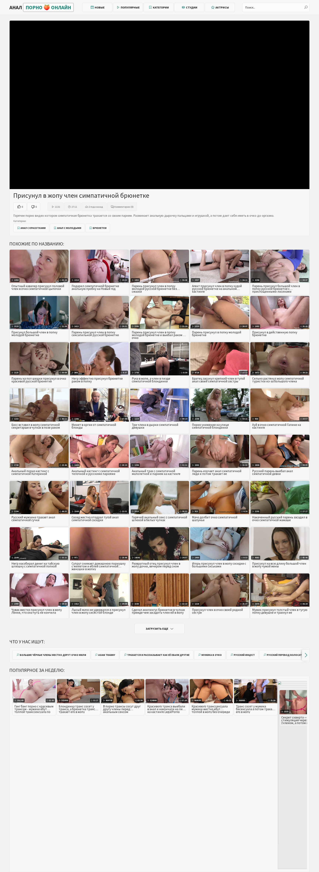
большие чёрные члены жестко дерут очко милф (53, 655)
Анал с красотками (33, 228)
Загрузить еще (157, 628)
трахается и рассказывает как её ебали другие (158, 655)
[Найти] (306, 7)
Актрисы (222, 7)
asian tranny (106, 655)
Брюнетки (100, 228)
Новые (100, 7)
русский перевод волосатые (286, 655)
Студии (191, 7)
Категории (161, 7)
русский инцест (244, 655)
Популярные (130, 7)
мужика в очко (211, 655)
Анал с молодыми (69, 228)
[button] (305, 655)
